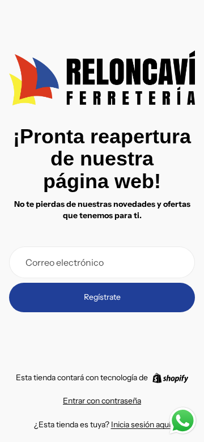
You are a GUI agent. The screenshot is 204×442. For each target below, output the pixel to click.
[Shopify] (170, 378)
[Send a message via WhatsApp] (182, 420)
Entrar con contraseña (102, 401)
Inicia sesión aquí (141, 424)
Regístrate (102, 297)
